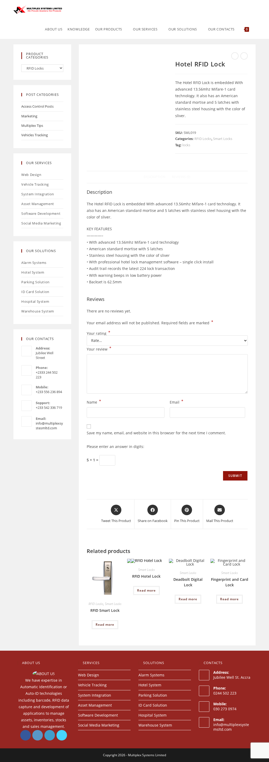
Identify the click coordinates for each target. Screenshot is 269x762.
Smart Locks (222, 138)
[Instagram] (37, 735)
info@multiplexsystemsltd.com (231, 727)
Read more (105, 624)
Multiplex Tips (32, 125)
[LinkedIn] (49, 735)
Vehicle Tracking (35, 184)
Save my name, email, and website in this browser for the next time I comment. (156, 432)
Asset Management (37, 203)
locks (186, 145)
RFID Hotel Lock (146, 576)
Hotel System (32, 272)
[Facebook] (25, 735)
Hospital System (35, 301)
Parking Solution (35, 282)
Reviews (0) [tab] (181, 177)
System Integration (37, 194)
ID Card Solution (35, 291)
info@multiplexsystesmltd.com (49, 425)
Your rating (98, 333)
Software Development (40, 213)
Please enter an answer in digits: (115, 446)
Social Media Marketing (41, 223)
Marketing (29, 116)
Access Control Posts (37, 106)
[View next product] (244, 56)
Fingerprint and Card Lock (229, 582)
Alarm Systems (33, 262)
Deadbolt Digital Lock (188, 582)
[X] (61, 735)
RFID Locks (202, 138)
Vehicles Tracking (34, 135)
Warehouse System (37, 311)
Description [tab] (154, 177)
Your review (99, 349)
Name (94, 402)
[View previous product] (235, 56)
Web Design (31, 174)
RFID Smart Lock (105, 610)
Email (176, 402)
